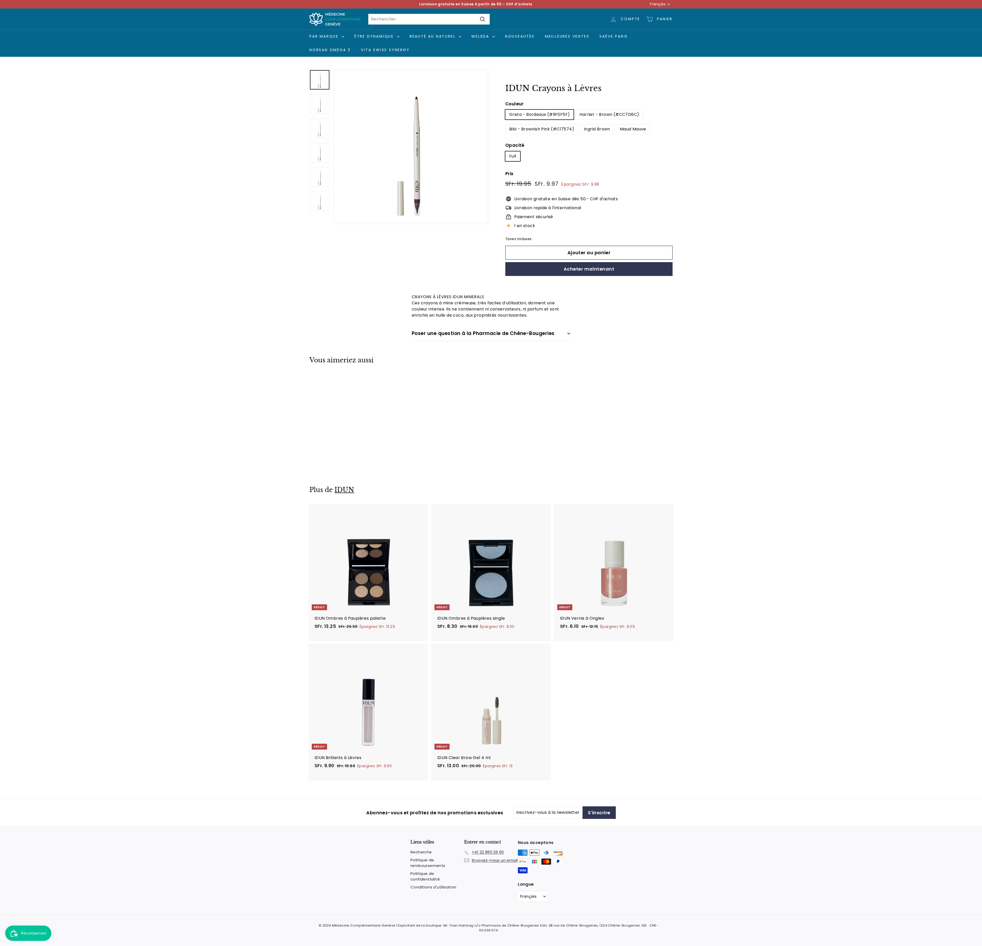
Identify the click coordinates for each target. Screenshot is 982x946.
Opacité (515, 145)
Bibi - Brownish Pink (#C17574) (541, 129)
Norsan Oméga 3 (330, 49)
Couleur (514, 104)
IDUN (344, 490)
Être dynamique (375, 36)
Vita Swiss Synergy (385, 49)
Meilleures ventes (567, 36)
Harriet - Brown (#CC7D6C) (609, 114)
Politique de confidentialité (425, 876)
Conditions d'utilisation (433, 887)
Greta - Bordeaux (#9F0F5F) (539, 114)
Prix (509, 174)
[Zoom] (411, 147)
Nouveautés (520, 36)
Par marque (324, 36)
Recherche (421, 852)
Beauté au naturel (433, 36)
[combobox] (429, 19)
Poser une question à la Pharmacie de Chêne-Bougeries (483, 333)
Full (512, 156)
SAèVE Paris (613, 36)
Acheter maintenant (589, 269)
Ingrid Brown (597, 129)
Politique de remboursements (427, 863)
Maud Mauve (633, 129)
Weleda (481, 36)
